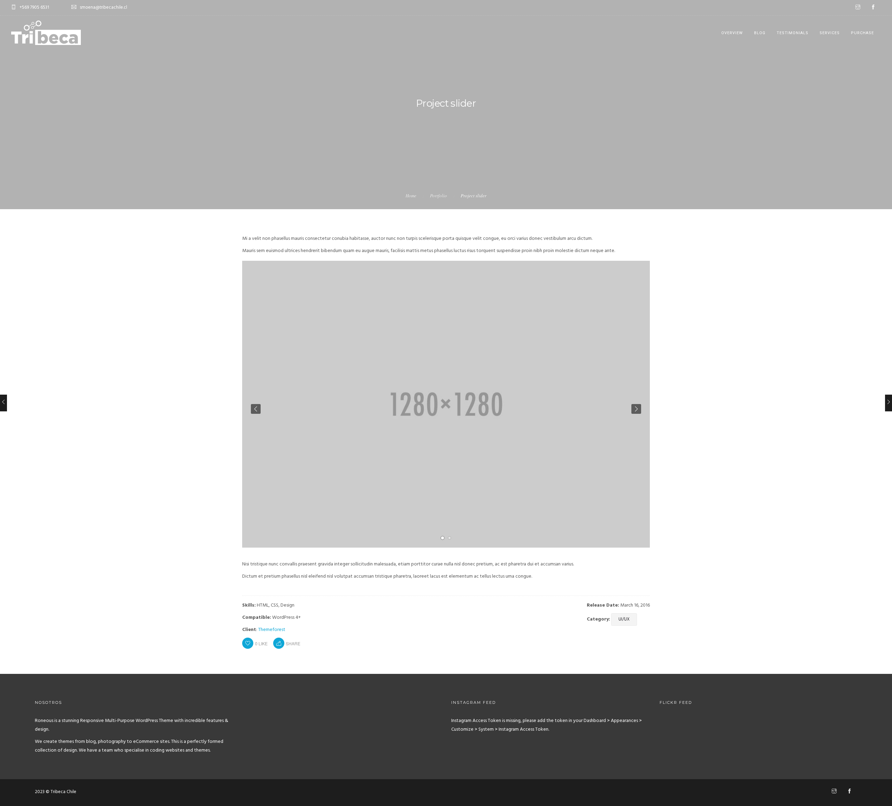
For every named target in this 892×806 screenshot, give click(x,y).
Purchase (862, 33)
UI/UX (624, 619)
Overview (732, 33)
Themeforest (271, 630)
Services (830, 33)
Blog (760, 33)
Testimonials (792, 33)
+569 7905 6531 (34, 7)
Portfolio (438, 195)
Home (411, 195)
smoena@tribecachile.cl (103, 7)
